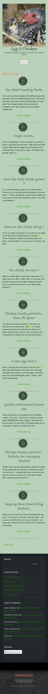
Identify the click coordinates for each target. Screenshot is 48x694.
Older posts (7, 545)
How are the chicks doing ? (24, 227)
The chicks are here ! (24, 270)
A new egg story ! (24, 361)
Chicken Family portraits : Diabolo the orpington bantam (24, 456)
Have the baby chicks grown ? (24, 181)
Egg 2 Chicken (24, 49)
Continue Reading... (24, 115)
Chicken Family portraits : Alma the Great (24, 315)
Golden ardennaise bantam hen (24, 406)
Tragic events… (24, 136)
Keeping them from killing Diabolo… (24, 506)
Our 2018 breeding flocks (24, 90)
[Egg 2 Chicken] (24, 25)
